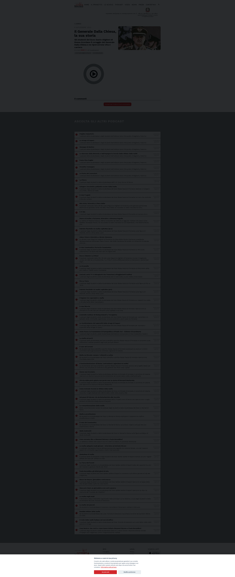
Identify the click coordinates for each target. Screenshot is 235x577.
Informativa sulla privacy (108, 567)
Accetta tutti (105, 572)
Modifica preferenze (129, 572)
